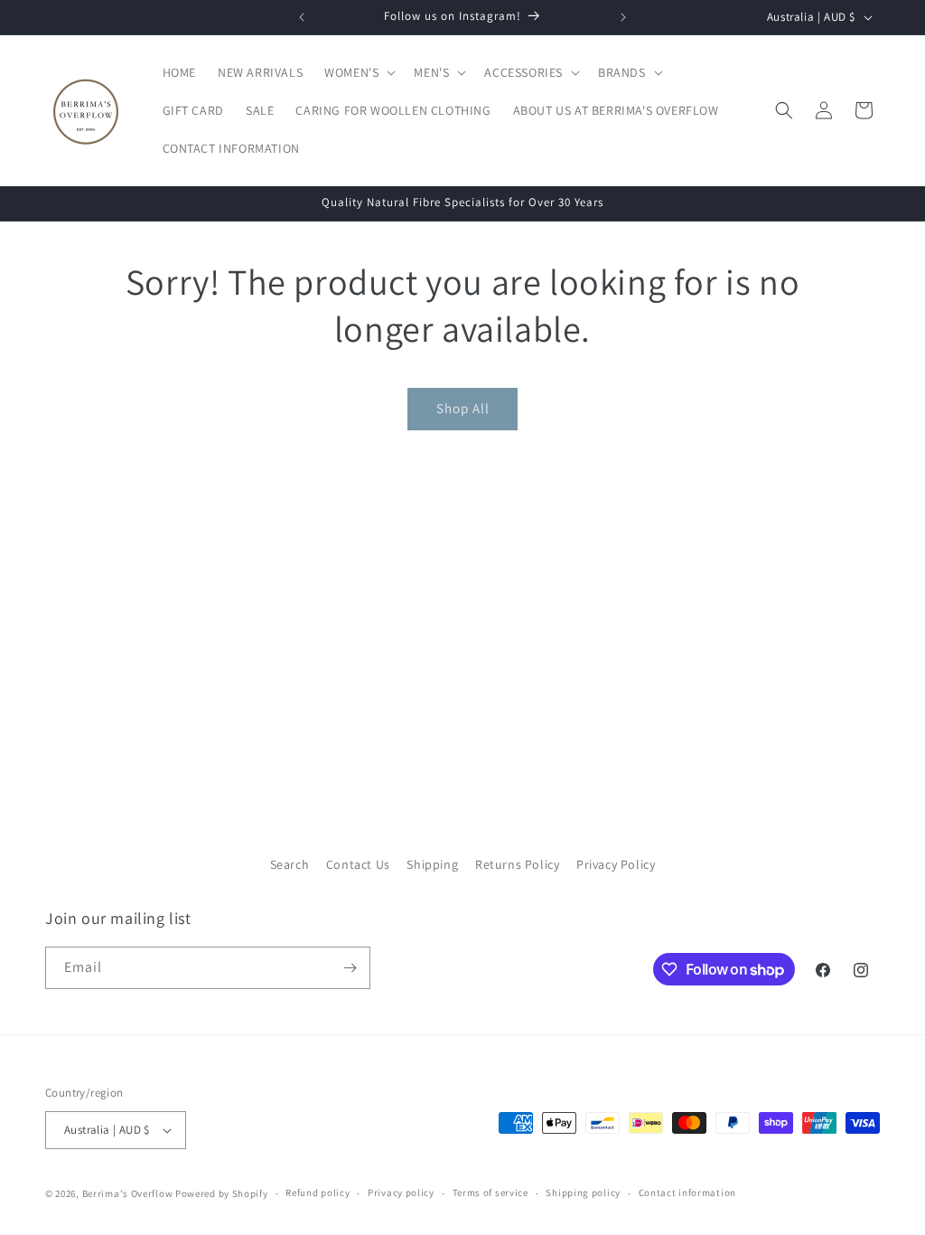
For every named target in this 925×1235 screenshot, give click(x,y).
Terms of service (490, 1192)
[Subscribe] (349, 968)
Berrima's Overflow (127, 1193)
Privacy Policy (615, 864)
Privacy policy (401, 1192)
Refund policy (317, 1192)
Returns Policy (517, 864)
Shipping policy (583, 1192)
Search (290, 864)
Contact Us (358, 864)
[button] (358, 72)
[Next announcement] (623, 17)
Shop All (463, 408)
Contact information (687, 1192)
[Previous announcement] (302, 17)
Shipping (432, 864)
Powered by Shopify (221, 1193)
